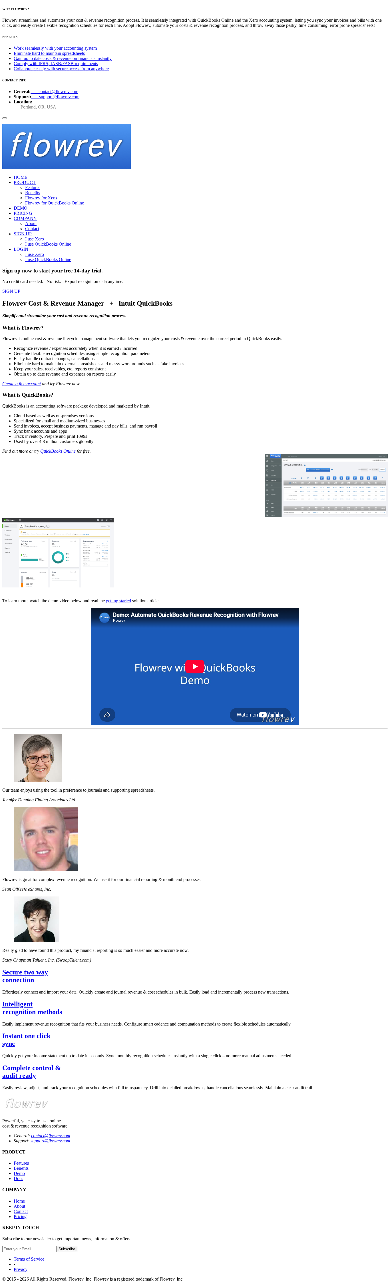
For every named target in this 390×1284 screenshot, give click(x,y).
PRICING (23, 213)
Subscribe (67, 1249)
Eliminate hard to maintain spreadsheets (49, 53)
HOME (20, 177)
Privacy (20, 1269)
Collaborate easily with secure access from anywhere (61, 68)
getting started (118, 600)
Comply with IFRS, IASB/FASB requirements (56, 63)
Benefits (21, 1168)
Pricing (20, 1216)
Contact (21, 1211)
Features (21, 1163)
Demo (19, 1173)
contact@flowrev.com (54, 91)
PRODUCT (25, 182)
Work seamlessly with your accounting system (55, 48)
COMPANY (25, 218)
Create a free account (21, 383)
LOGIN (21, 249)
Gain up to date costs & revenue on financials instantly (63, 58)
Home (19, 1201)
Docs (18, 1178)
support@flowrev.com (55, 96)
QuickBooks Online (58, 451)
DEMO (20, 208)
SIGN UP (23, 233)
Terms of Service (29, 1259)
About (19, 1206)
